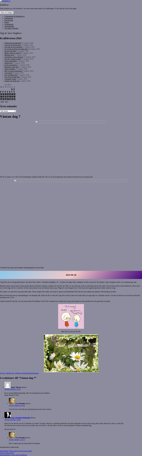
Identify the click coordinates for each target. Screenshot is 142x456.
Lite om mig (8, 20)
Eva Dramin (23, 373)
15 (12, 94)
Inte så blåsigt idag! (11, 75)
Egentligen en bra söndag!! (13, 57)
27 (8, 99)
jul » (6, 101)
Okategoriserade (33, 373)
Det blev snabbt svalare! (12, 59)
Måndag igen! (9, 55)
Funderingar (8, 18)
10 (1, 94)
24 (1, 99)
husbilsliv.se (4, 5)
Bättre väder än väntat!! (12, 53)
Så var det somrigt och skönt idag (16, 49)
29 (12, 99)
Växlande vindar (10, 79)
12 (6, 94)
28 (10, 99)
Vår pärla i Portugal (11, 28)
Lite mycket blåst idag (12, 77)
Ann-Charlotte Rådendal (20, 418)
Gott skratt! (8, 73)
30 (14, 99)
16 (14, 94)
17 (1, 97)
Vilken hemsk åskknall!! (12, 43)
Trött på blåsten (9, 69)
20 (8, 97)
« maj (2, 101)
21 (10, 97)
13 (8, 94)
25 (3, 99)
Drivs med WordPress (19, 455)
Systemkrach (8, 24)
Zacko (6, 22)
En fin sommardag (10, 65)
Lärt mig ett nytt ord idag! (13, 47)
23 (14, 97)
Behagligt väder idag (11, 67)
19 (6, 97)
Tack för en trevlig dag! (12, 45)
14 (10, 94)
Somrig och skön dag (11, 81)
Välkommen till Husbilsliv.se (14, 16)
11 (3, 94)
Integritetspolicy (5, 455)
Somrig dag (8, 63)
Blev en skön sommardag (13, 71)
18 (3, 97)
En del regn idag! (10, 51)
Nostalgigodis (9, 26)
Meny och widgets (7, 12)
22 (12, 97)
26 (6, 99)
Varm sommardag (10, 61)
